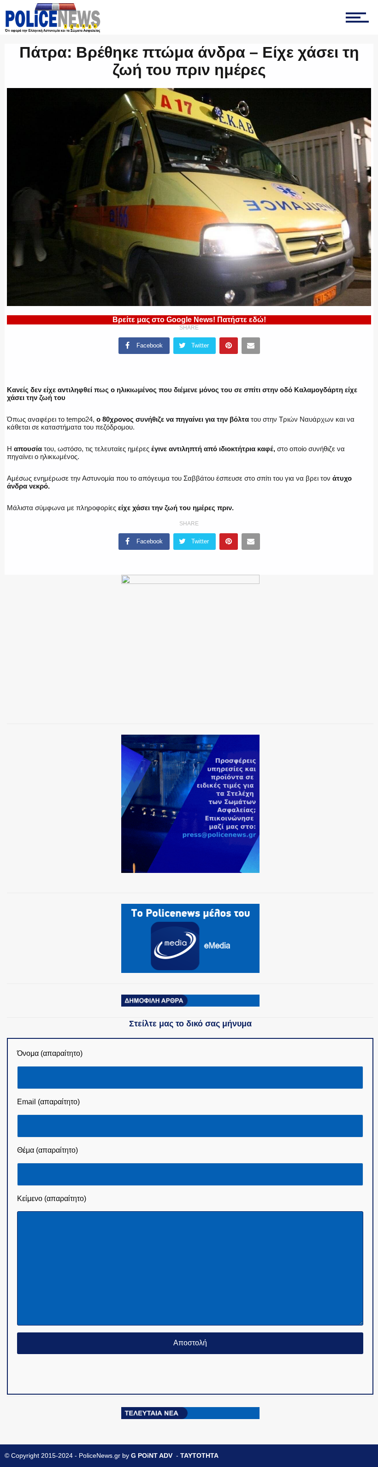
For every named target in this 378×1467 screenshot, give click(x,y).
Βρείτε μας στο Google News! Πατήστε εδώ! (189, 320)
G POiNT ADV (151, 1455)
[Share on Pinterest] (228, 345)
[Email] (251, 345)
